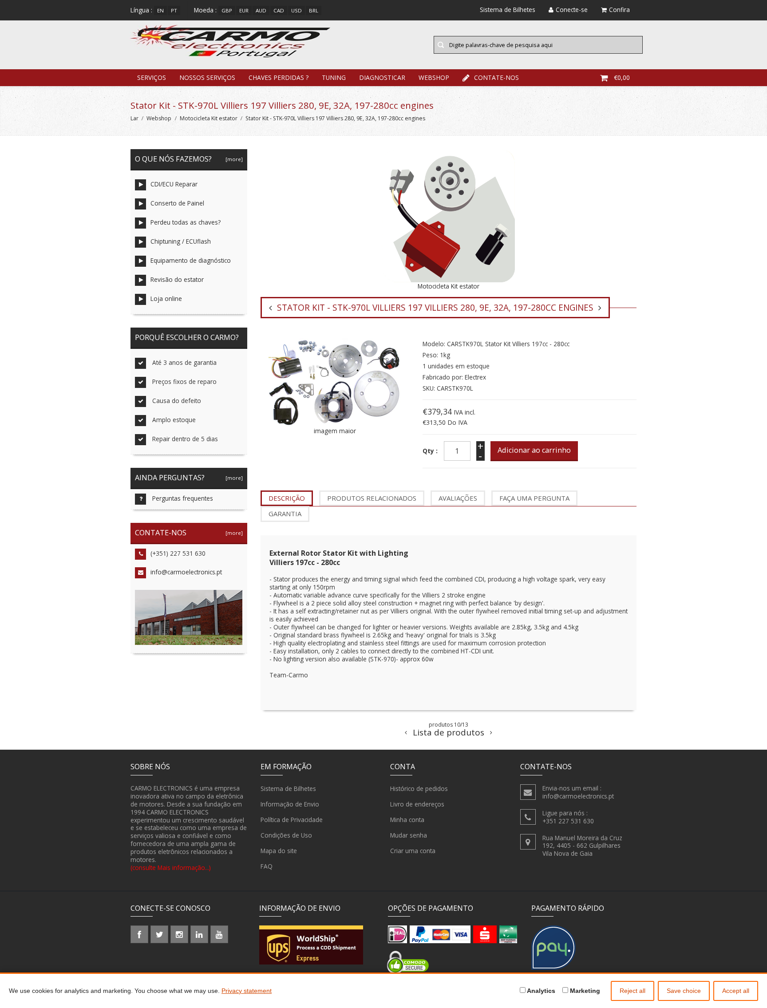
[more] (233, 159)
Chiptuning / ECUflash (180, 241)
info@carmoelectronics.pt (186, 572)
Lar (134, 118)
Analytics (540, 990)
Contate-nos (496, 77)
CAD (278, 10)
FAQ (267, 866)
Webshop (434, 77)
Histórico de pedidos (419, 788)
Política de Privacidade (292, 819)
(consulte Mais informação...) (170, 867)
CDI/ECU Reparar (174, 184)
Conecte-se (572, 9)
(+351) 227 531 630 (178, 553)
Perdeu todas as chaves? (185, 222)
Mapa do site (279, 850)
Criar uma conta (412, 850)
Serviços (151, 77)
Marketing (584, 990)
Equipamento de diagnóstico (190, 260)
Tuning (334, 77)
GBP (226, 10)
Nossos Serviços (207, 77)
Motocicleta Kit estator (208, 118)
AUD (261, 10)
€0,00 (622, 77)
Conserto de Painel (177, 203)
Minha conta (407, 819)
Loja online (166, 298)
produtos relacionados (371, 498)
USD (296, 10)
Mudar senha (408, 835)
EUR (244, 10)
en (160, 10)
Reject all (632, 990)
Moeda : (205, 10)
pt (174, 10)
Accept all (735, 990)
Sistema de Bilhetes (288, 788)
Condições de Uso (286, 835)
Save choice (684, 990)
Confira (619, 9)
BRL (313, 10)
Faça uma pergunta (534, 498)
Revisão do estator (177, 279)
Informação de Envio (290, 804)
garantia (285, 513)
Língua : (141, 10)
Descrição (287, 498)
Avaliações (458, 498)
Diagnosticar (382, 77)
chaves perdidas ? (278, 77)
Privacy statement (246, 990)
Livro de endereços (417, 804)
